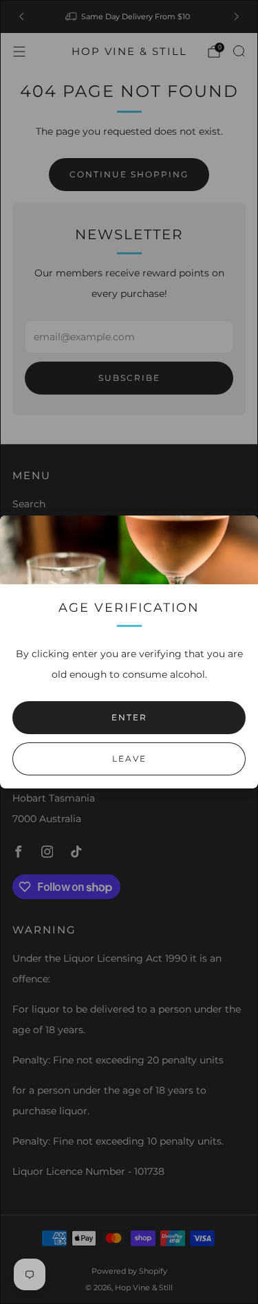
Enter (129, 717)
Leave (129, 758)
